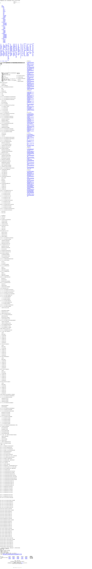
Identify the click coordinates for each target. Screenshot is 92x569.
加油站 (1, 47)
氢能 (6, 51)
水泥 (24, 51)
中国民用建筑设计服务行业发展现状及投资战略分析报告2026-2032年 (30, 80)
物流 (16, 48)
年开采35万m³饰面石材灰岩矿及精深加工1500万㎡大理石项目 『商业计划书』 (30, 123)
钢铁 (8, 45)
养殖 (30, 48)
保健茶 (14, 54)
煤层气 (6, 53)
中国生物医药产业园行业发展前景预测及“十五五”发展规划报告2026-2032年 (30, 183)
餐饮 (32, 50)
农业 (30, 45)
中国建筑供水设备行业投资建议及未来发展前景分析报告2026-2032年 (30, 82)
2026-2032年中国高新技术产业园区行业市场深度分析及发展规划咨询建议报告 (30, 186)
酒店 (32, 49)
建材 (24, 53)
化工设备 (11, 54)
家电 (22, 45)
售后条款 (26, 557)
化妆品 (22, 49)
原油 (0, 45)
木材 (32, 54)
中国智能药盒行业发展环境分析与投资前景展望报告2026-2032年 (30, 65)
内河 (16, 56)
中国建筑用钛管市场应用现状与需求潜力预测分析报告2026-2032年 (30, 86)
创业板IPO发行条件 (29, 136)
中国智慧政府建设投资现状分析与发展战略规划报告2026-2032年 (30, 150)
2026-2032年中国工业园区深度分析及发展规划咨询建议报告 (30, 195)
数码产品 (27, 47)
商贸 (32, 48)
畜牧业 (30, 46)
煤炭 (6, 47)
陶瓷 (24, 54)
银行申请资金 (5, 23)
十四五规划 (3, 33)
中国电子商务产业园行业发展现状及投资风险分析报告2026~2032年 (30, 179)
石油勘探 (1, 51)
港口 (16, 45)
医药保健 (4, 11)
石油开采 (1, 53)
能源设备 (11, 52)
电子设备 (27, 54)
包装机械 (11, 49)
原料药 (14, 47)
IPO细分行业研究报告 (30, 134)
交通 (3, 12)
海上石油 (1, 54)
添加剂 (4, 54)
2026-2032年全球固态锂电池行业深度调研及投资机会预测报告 (30, 163)
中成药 (14, 49)
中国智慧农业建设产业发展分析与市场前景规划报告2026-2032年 (30, 73)
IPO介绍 (4, 27)
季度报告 (4, 42)
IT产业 (27, 45)
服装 (22, 48)
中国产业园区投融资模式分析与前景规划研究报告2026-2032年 (30, 177)
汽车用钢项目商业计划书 (30, 113)
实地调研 (18, 558)
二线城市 (25, 50)
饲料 (30, 49)
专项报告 (4, 30)
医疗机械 (14, 52)
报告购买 (13, 557)
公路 (16, 53)
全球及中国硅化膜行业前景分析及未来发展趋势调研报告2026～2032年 (30, 168)
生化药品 (14, 50)
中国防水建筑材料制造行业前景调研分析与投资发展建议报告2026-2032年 (30, 89)
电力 (6, 46)
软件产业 (27, 46)
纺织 (22, 46)
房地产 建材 (4, 15)
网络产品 (27, 48)
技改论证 (4, 20)
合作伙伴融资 (5, 24)
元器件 (27, 53)
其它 (8, 60)
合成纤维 (4, 47)
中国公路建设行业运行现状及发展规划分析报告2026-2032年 (30, 71)
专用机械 (11, 46)
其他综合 (4, 17)
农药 (3, 48)
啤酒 (18, 46)
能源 (3, 9)
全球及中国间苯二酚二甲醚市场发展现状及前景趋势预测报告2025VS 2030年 (12, 554)
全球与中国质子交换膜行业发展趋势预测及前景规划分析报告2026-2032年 (30, 172)
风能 (6, 48)
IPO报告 (4, 26)
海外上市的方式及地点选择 (30, 140)
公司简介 (3, 6)
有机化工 (4, 45)
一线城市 (25, 49)
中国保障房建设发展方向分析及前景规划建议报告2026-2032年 (30, 75)
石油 (3, 7)
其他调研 (4, 32)
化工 (3, 8)
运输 (16, 49)
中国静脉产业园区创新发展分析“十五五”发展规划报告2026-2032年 (30, 193)
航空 (16, 46)
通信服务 (27, 49)
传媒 (32, 51)
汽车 (10, 45)
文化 (32, 46)
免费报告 (4, 41)
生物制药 (14, 46)
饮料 (18, 45)
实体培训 (26, 558)
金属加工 (11, 47)
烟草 (18, 48)
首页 (2, 5)
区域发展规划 (5, 36)
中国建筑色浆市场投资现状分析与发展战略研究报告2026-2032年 (30, 77)
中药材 (14, 45)
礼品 (22, 50)
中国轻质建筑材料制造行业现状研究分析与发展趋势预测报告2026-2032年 (30, 84)
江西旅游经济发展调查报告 (30, 157)
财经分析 (4, 39)
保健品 (14, 53)
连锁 (32, 45)
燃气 (6, 52)
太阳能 (6, 45)
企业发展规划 (5, 35)
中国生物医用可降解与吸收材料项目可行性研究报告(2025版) (30, 105)
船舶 (16, 52)
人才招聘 (9, 558)
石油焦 (1, 52)
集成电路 (27, 52)
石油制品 (4, 53)
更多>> (31, 112)
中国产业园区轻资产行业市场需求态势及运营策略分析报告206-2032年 (30, 174)
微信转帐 (22, 558)
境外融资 (4, 21)
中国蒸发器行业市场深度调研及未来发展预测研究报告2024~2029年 (30, 154)
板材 (24, 52)
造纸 (22, 47)
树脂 (3, 51)
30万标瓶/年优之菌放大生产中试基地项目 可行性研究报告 (30, 110)
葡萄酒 (19, 47)
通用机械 (11, 48)
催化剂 (4, 52)
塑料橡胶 (4, 46)
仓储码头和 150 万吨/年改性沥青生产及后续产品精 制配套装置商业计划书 (30, 126)
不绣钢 (8, 52)
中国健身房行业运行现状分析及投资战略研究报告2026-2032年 (30, 63)
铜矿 (8, 57)
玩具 (22, 51)
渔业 (30, 47)
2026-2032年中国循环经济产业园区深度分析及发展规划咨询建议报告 (30, 188)
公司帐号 (22, 557)
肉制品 (19, 54)
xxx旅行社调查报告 (29, 159)
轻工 (3, 14)
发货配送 (13, 558)
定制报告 (3, 29)
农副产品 (31, 52)
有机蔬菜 (19, 53)
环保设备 (11, 53)
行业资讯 (3, 38)
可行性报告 (3, 18)
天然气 (1, 46)
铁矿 (8, 56)
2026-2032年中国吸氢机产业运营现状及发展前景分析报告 (30, 166)
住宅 (24, 47)
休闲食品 (19, 50)
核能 (6, 54)
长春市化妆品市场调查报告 (30, 160)
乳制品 (19, 49)
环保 (32, 47)
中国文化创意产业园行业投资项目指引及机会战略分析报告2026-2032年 (30, 181)
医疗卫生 (14, 48)
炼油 (0, 48)
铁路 (16, 47)
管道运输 (1, 50)
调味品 (19, 51)
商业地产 (25, 46)
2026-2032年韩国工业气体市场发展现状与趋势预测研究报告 (30, 156)
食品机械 (11, 50)
